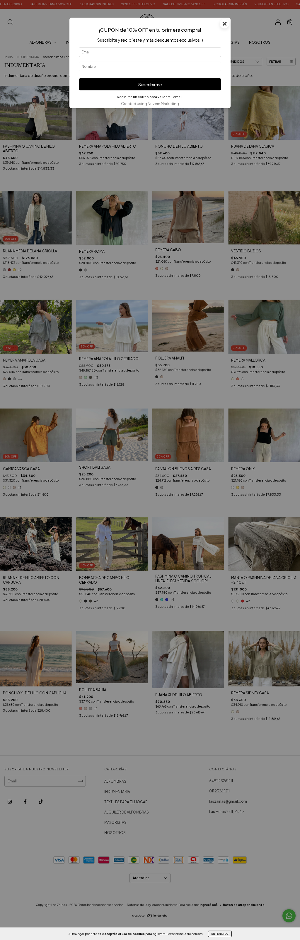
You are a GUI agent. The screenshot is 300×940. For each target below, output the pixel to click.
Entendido (220, 933)
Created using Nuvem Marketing (150, 103)
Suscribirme (150, 84)
